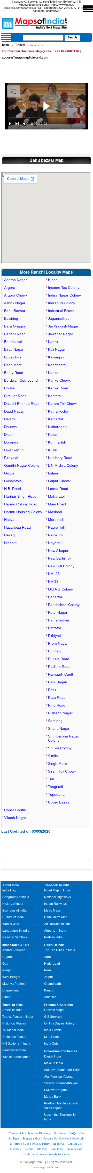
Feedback (15, 1148)
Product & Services (58, 1005)
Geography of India (15, 897)
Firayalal (11, 458)
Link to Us (57, 1148)
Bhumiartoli (13, 342)
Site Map (42, 1148)
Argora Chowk (15, 295)
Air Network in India (58, 924)
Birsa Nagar (14, 349)
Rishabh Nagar (60, 713)
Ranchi (20, 45)
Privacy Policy (41, 1143)
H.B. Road (12, 489)
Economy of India (14, 910)
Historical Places (14, 1023)
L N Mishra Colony (63, 465)
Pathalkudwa (58, 620)
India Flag (9, 890)
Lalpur (53, 473)
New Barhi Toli (59, 558)
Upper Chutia (15, 810)
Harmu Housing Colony (23, 512)
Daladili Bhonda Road (22, 403)
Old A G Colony (60, 589)
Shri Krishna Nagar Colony (63, 738)
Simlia (53, 756)
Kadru (53, 342)
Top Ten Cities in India (59, 950)
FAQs (73, 1133)
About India (10, 885)
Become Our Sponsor (56, 1138)
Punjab (7, 970)
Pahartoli (55, 597)
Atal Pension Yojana (58, 1076)
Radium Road (59, 667)
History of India (12, 904)
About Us (58, 1143)
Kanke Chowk (59, 380)
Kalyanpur (56, 357)
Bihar (6, 997)
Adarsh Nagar (15, 280)
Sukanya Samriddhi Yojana (63, 1070)
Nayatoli (54, 543)
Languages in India (15, 930)
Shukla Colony (60, 748)
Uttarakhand (11, 990)
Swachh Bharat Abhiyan (61, 1083)
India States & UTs (15, 945)
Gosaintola (13, 481)
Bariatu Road (15, 334)
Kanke (53, 373)
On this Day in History (59, 1023)
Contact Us (74, 1143)
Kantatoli (55, 396)
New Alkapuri (58, 550)
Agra (47, 957)
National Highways (57, 897)
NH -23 (54, 574)
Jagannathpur (59, 318)
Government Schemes (60, 1051)
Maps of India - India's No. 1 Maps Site (7, 23)
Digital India (52, 1056)
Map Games (52, 1037)
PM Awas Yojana (56, 1090)
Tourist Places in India (17, 1017)
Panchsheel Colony (64, 605)
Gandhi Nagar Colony (22, 465)
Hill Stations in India (16, 1043)
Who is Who (10, 924)
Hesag (9, 535)
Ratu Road (57, 697)
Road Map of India (57, 890)
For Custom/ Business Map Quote (26, 51)
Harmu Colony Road (20, 504)
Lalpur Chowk (59, 481)
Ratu (52, 690)
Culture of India (13, 917)
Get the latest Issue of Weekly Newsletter (46, 1153)
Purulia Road (58, 659)
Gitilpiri (9, 473)
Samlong (55, 721)
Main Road (57, 504)
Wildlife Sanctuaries (16, 1057)
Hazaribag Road (17, 527)
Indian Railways (55, 904)
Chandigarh (52, 984)
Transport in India (56, 885)
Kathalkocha (58, 411)
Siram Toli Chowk (62, 771)
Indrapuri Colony (61, 303)
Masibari (55, 512)
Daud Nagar (14, 411)
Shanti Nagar (58, 728)
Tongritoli (55, 787)
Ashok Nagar (14, 303)
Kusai (52, 450)
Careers (29, 1148)
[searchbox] (43, 38)
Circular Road (15, 396)
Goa (5, 963)
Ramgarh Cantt (60, 674)
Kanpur (49, 990)
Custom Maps (54, 1010)
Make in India (53, 1063)
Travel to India (12, 1005)
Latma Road (58, 489)
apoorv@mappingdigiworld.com (25, 57)
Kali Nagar (56, 349)
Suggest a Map (31, 1138)
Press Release (74, 1148)
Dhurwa (10, 427)
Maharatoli (56, 496)
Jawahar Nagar (60, 334)
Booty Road (13, 373)
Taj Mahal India (13, 1030)
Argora (9, 287)
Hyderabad (52, 963)
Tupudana (56, 794)
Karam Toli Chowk (63, 403)
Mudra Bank (52, 1096)
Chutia (9, 388)
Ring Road (56, 705)
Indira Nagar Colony (64, 295)
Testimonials (16, 1133)
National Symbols (14, 937)
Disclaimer (60, 1133)
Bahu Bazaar (14, 311)
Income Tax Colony (63, 287)
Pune (48, 970)
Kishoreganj (57, 427)
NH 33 (53, 581)
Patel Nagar (57, 612)
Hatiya (9, 520)
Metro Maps (52, 910)
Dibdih (9, 434)
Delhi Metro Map (55, 917)
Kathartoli (56, 419)
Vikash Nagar (15, 818)
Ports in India (53, 937)
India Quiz (51, 1043)
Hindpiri (10, 543)
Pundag (54, 651)
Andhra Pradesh (13, 950)
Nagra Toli (56, 527)
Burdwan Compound (21, 380)
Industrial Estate (61, 311)
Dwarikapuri (14, 450)
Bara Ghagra (14, 326)
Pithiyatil (54, 636)
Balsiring (11, 318)
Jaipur (48, 977)
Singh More (57, 763)
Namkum (55, 535)
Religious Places (14, 1037)
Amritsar (50, 997)
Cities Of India (54, 945)
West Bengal (11, 977)
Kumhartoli (57, 442)
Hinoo (53, 280)
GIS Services (53, 1017)
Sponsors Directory (38, 1133)
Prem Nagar (58, 643)
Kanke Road (58, 388)
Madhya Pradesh (14, 984)
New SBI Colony (61, 566)
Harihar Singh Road (20, 496)
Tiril (51, 779)
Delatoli (10, 419)
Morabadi (56, 520)
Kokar (53, 434)
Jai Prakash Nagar (63, 326)
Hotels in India (12, 1010)
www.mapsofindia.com (46, 1167)
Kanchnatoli (57, 365)
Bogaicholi (12, 357)
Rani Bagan (57, 682)
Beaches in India (14, 1050)
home (5, 45)
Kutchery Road (60, 458)
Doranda (11, 442)
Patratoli (54, 628)
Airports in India (55, 930)
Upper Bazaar (59, 802)
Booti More (13, 365)
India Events (52, 1030)
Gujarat (7, 957)
